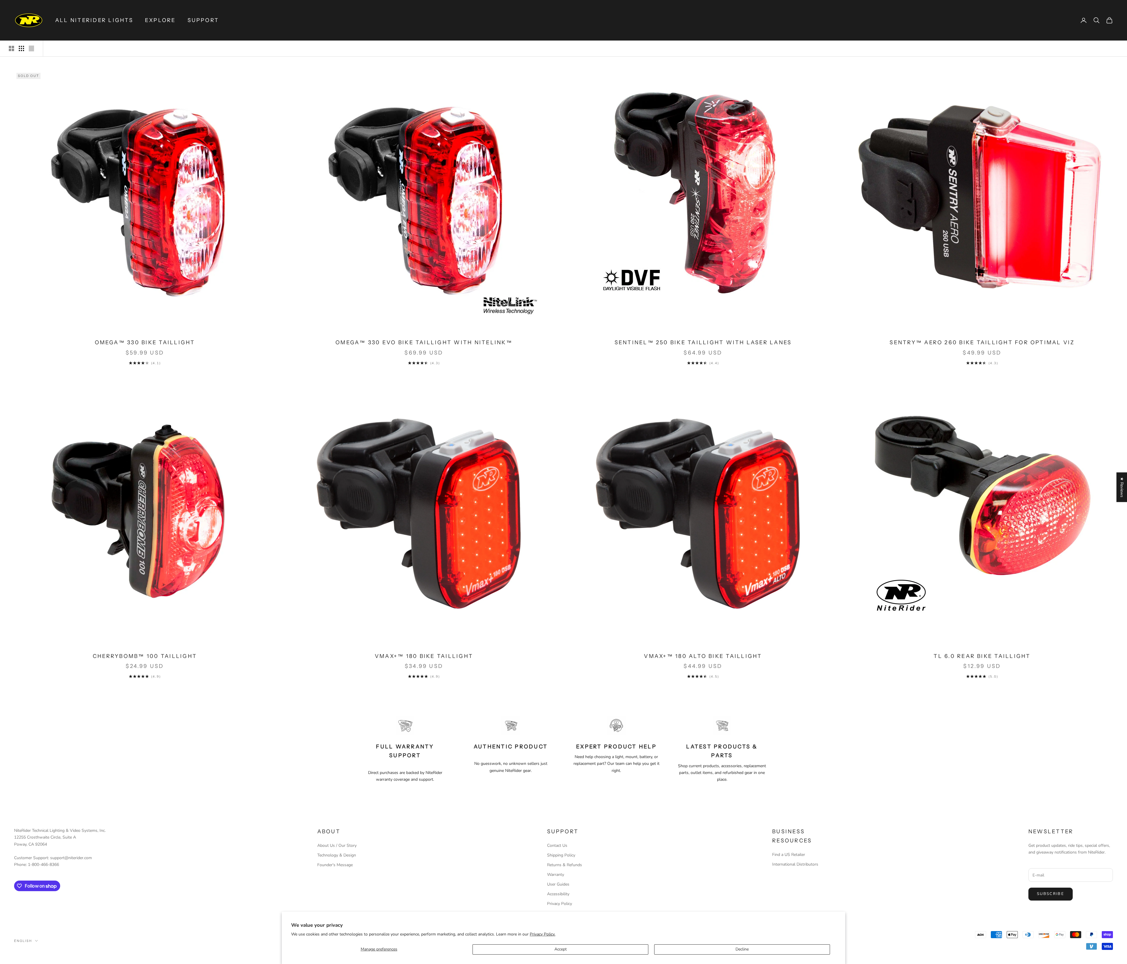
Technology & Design (336, 855)
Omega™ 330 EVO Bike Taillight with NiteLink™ (423, 342)
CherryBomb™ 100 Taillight (145, 656)
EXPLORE (160, 20)
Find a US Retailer (788, 854)
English (23, 941)
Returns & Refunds (564, 865)
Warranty (555, 874)
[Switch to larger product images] (11, 48)
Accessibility (558, 894)
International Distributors (795, 864)
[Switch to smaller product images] (21, 48)
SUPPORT (203, 20)
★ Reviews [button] (1122, 487)
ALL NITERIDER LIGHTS (94, 20)
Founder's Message (335, 865)
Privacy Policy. (542, 934)
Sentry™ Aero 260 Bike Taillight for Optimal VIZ (982, 342)
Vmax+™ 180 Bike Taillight (424, 656)
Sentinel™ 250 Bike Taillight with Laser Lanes (703, 342)
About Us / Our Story (337, 845)
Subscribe (1050, 893)
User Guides (558, 884)
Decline (742, 949)
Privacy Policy (559, 903)
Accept (560, 949)
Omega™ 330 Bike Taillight (145, 342)
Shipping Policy (561, 855)
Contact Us (557, 845)
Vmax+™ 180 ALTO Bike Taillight (703, 656)
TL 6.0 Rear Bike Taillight (982, 656)
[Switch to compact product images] (31, 48)
